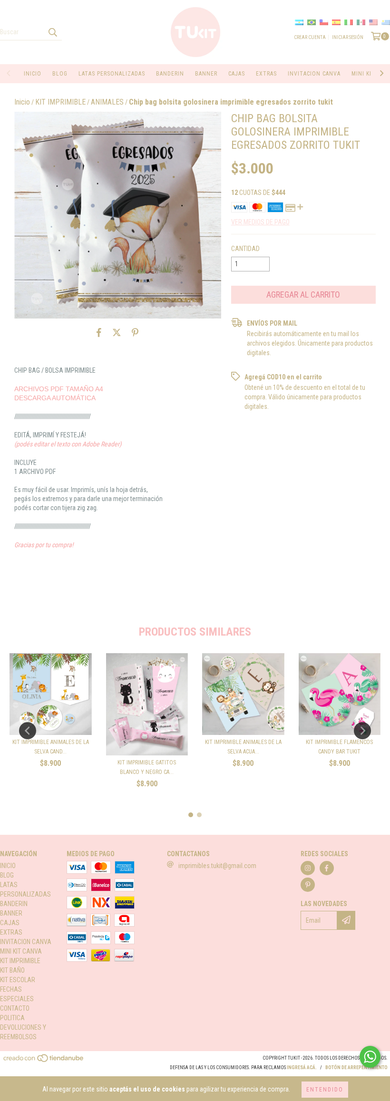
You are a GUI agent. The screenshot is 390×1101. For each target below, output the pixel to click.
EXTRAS (266, 73)
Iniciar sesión (347, 37)
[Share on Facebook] (99, 333)
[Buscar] (52, 31)
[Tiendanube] (44, 1061)
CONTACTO (14, 1008)
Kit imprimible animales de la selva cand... (50, 747)
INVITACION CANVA (314, 73)
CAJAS (236, 73)
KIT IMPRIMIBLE (60, 101)
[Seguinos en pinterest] (308, 885)
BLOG (60, 73)
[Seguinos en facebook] (327, 868)
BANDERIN (170, 73)
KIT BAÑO (12, 970)
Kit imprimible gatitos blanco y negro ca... (146, 767)
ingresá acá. (302, 1067)
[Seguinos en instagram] (308, 868)
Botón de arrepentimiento (356, 1067)
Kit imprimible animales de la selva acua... (243, 747)
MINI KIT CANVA (21, 951)
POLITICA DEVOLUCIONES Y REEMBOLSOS (23, 1027)
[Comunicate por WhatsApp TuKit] (370, 1057)
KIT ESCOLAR (17, 980)
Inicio (22, 101)
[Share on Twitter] (116, 333)
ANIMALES (107, 101)
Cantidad (245, 248)
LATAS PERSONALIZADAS (111, 73)
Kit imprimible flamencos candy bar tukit (339, 747)
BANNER (206, 73)
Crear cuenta (310, 37)
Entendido (324, 1089)
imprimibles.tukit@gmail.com (217, 865)
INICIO (32, 73)
